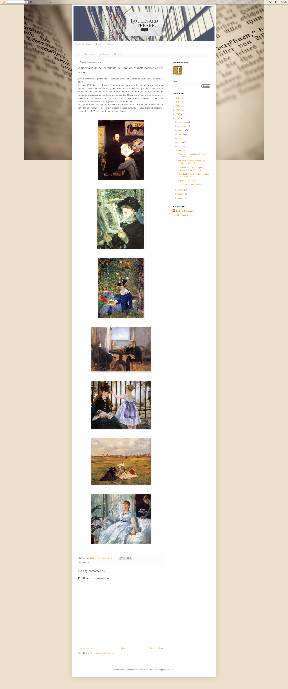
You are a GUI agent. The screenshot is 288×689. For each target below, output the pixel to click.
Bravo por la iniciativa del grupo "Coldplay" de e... (192, 155)
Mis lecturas (105, 53)
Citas (78, 53)
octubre (181, 130)
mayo (180, 146)
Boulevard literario (84, 43)
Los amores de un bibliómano (190, 184)
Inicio (122, 648)
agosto (181, 134)
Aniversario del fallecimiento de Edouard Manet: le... (191, 162)
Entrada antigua (156, 648)
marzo (181, 189)
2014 (178, 118)
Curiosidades (89, 53)
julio (180, 138)
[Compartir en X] (124, 558)
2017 (178, 105)
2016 (178, 110)
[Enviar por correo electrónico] (119, 558)
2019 (178, 97)
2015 (178, 114)
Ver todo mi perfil (180, 214)
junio (180, 142)
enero (181, 197)
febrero (181, 193)
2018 (178, 101)
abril (180, 150)
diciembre (182, 121)
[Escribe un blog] (121, 558)
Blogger (170, 669)
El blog (99, 43)
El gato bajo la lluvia (187, 180)
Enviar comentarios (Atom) (101, 653)
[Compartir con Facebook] (127, 558)
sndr (146, 669)
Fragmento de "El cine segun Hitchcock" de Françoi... (190, 168)
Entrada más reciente (87, 648)
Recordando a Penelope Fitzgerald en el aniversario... (193, 175)
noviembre (183, 125)
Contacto (110, 43)
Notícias (117, 53)
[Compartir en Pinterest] (130, 558)
